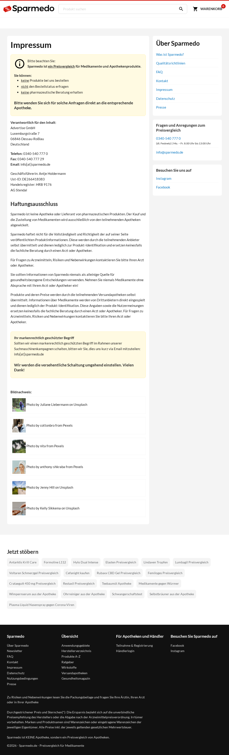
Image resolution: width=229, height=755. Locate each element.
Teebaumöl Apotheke (116, 583)
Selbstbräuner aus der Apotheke (172, 594)
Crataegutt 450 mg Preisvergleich (32, 583)
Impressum (164, 90)
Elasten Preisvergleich (121, 562)
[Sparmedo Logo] (29, 8)
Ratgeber (67, 662)
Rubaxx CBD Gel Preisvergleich (118, 573)
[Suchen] (180, 9)
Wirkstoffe (68, 667)
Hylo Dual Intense (85, 562)
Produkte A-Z (71, 656)
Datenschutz (165, 98)
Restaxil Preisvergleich (79, 583)
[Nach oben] (217, 743)
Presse (161, 107)
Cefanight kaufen (77, 573)
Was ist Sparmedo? (170, 54)
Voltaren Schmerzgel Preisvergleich (33, 573)
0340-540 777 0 (168, 138)
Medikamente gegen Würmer (159, 583)
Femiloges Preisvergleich (165, 573)
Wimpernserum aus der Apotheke (32, 594)
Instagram (163, 178)
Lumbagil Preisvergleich (191, 562)
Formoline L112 (55, 562)
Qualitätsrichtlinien (170, 63)
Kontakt (162, 81)
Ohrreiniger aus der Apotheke (84, 594)
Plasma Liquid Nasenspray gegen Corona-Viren (41, 605)
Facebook (163, 187)
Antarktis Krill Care (22, 562)
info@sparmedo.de (169, 152)
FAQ (159, 72)
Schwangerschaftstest (127, 594)
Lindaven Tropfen (156, 562)
